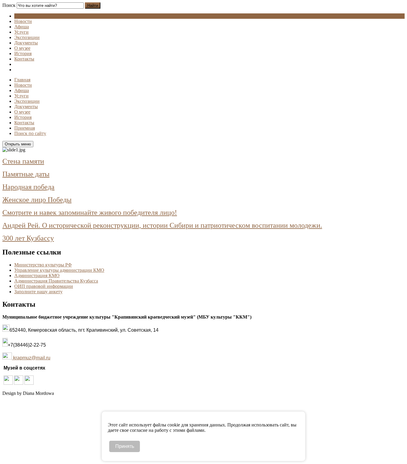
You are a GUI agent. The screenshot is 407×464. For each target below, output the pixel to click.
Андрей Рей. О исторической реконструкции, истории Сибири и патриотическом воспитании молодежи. (162, 225)
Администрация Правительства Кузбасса (56, 280)
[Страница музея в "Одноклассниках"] (8, 383)
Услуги (21, 32)
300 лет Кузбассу (28, 238)
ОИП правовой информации (43, 286)
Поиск (8, 5)
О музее (22, 48)
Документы (26, 42)
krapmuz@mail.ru (31, 357)
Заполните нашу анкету (38, 291)
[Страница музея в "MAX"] (29, 383)
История (23, 53)
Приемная (24, 128)
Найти (92, 5)
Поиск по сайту (30, 133)
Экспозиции (27, 37)
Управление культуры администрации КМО (59, 270)
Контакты (24, 58)
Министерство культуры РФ (43, 264)
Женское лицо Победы (37, 200)
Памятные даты (25, 174)
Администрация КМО (37, 275)
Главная (22, 79)
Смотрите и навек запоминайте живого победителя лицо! (89, 212)
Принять (124, 446)
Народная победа (28, 187)
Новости (23, 21)
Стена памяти (23, 161)
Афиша (21, 26)
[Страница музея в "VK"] (18, 383)
